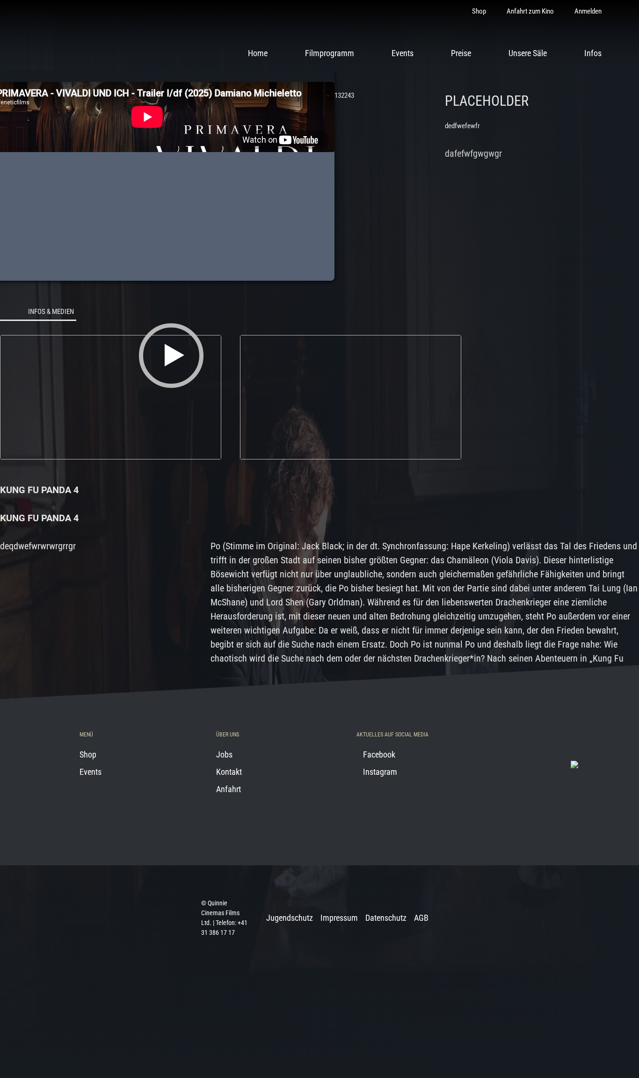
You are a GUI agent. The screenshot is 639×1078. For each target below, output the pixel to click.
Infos (593, 53)
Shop (479, 11)
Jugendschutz (289, 918)
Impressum (339, 918)
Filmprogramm (329, 53)
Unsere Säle (527, 53)
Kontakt (229, 772)
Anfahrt (228, 789)
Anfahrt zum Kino (530, 11)
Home (258, 53)
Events (403, 53)
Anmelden (588, 11)
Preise (461, 53)
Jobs (224, 754)
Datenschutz (386, 918)
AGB (421, 918)
